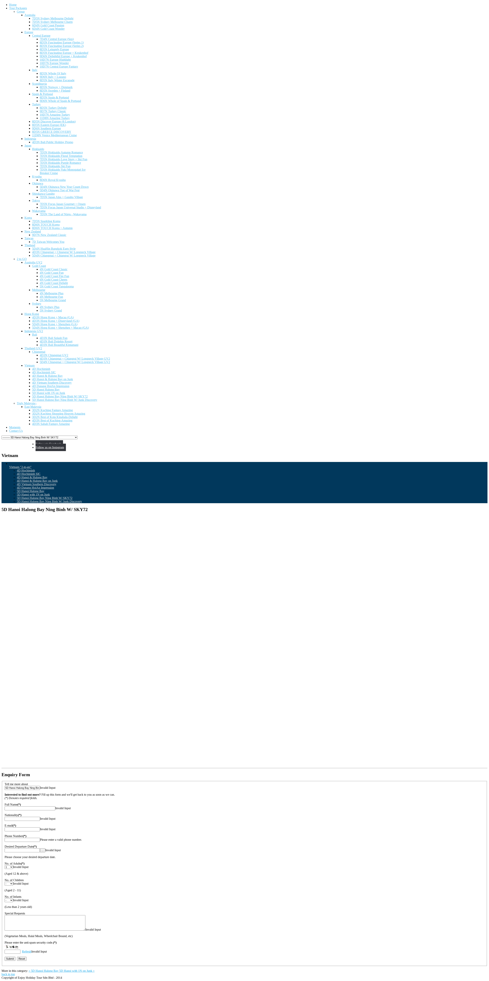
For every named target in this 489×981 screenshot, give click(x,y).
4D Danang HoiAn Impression (35, 487)
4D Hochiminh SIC (28, 474)
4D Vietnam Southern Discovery (36, 484)
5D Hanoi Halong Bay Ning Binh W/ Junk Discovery (49, 501)
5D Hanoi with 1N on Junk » (77, 970)
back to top (8, 974)
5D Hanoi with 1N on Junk (33, 494)
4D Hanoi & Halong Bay (32, 477)
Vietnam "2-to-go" (20, 467)
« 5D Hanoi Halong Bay (44, 970)
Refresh (26, 951)
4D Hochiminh (26, 470)
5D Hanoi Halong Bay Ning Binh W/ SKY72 (44, 498)
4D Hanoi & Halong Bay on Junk (37, 480)
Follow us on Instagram (50, 447)
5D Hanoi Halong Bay (30, 491)
